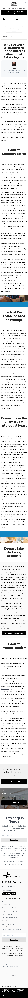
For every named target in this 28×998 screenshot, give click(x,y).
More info (18, 991)
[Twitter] (5, 887)
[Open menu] (17, 19)
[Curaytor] (9, 895)
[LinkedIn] (8, 887)
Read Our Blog (6, 921)
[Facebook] (2, 887)
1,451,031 (21, 91)
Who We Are (6, 905)
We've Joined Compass (9, 924)
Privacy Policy (14, 978)
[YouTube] (11, 887)
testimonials (5, 689)
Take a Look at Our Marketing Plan (14, 633)
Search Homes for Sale (9, 911)
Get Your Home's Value (9, 918)
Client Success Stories (9, 908)
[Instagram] (14, 887)
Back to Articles (7, 36)
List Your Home (7, 914)
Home (4, 901)
